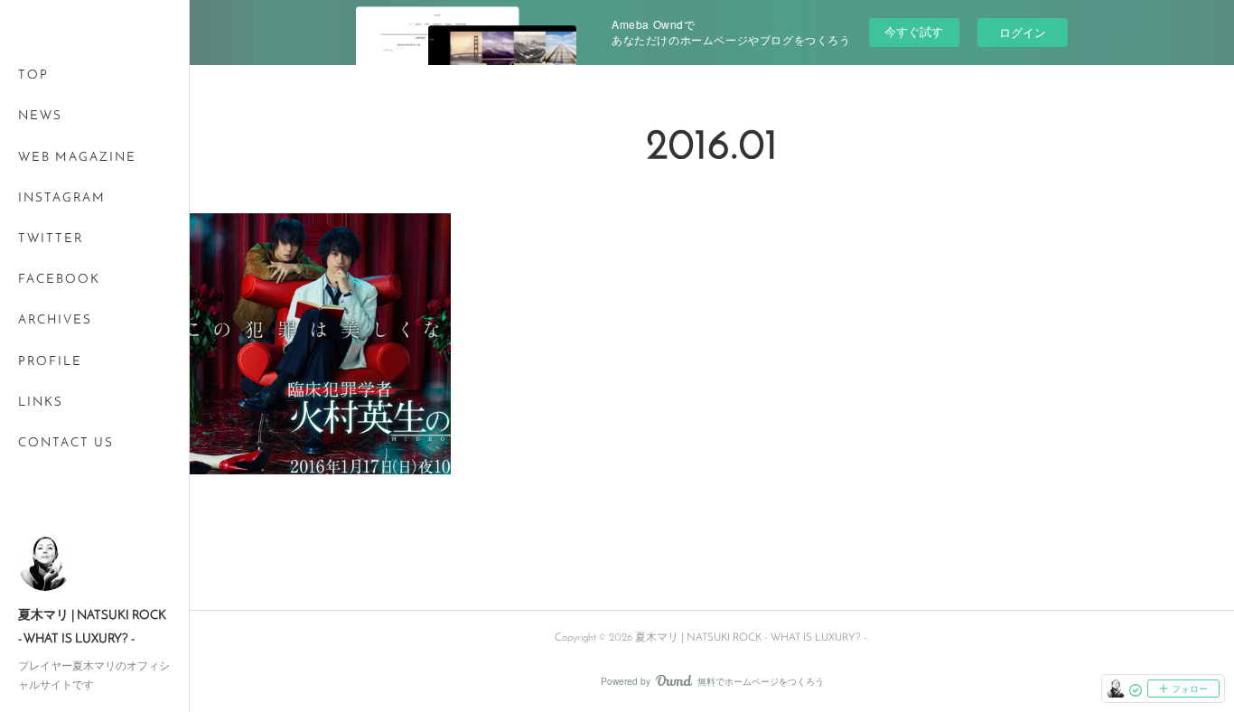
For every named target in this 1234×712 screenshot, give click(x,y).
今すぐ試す (913, 31)
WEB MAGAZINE (77, 157)
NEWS (40, 116)
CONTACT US (66, 443)
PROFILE (50, 362)
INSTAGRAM (62, 198)
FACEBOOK (59, 279)
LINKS (40, 402)
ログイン (1022, 32)
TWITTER (50, 239)
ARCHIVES (55, 320)
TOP (33, 75)
